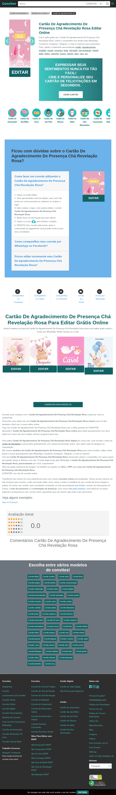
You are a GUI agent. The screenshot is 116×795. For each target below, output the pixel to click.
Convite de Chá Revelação (43, 695)
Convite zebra (33, 658)
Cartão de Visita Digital (70, 687)
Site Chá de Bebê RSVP (42, 762)
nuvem (63, 54)
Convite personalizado (36, 595)
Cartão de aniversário (70, 707)
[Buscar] (107, 3)
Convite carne (50, 602)
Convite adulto (50, 608)
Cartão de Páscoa (68, 721)
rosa (82, 54)
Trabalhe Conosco (11, 748)
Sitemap (92, 752)
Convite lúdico (33, 633)
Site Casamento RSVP (41, 749)
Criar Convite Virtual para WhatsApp (13, 723)
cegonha (55, 54)
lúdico (47, 54)
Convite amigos (34, 583)
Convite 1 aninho (66, 639)
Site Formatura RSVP (41, 758)
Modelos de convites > (40, 13)
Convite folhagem (35, 651)
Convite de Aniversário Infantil (41, 718)
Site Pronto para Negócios (72, 691)
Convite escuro (53, 626)
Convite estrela (78, 633)
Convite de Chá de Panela (43, 691)
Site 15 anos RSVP (39, 754)
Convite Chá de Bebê (11, 741)
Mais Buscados (96, 725)
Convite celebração (35, 589)
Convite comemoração (68, 583)
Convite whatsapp (56, 595)
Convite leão (67, 651)
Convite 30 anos (53, 620)
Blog (91, 730)
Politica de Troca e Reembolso (97, 715)
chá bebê (73, 50)
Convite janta (64, 577)
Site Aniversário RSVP (41, 745)
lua (86, 54)
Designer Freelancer (12, 756)
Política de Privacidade (99, 704)
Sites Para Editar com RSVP (41, 737)
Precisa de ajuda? (97, 696)
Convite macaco (49, 658)
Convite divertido (34, 664)
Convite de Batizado (40, 700)
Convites (6, 681)
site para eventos (77, 489)
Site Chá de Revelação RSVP (41, 768)
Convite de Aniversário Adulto (41, 710)
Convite (5, 691)
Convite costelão (34, 608)
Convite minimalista (35, 626)
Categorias (7, 687)
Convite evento (73, 595)
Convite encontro (34, 602)
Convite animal (48, 645)
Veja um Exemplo (10, 502)
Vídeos (92, 738)
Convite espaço (49, 633)
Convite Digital (8, 708)
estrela (70, 54)
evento (50, 50)
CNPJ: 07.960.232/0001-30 (101, 756)
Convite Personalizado (12, 713)
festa (66, 50)
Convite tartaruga (65, 658)
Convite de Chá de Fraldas (43, 687)
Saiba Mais (16, 352)
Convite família (49, 583)
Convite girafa (81, 651)
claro (76, 54)
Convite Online (8, 704)
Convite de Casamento (41, 704)
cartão (78, 47)
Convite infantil (81, 626)
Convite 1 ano (33, 645)
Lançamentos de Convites (14, 695)
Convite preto (33, 614)
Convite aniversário (35, 620)
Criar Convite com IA (98, 743)
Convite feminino (66, 614)
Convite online (52, 589)
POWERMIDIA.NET (98, 700)
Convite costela (66, 602)
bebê (41, 54)
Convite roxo (64, 633)
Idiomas (93, 760)
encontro (59, 50)
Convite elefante (52, 651)
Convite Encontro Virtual (42, 732)
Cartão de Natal (67, 725)
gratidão (42, 50)
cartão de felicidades (11, 444)
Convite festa (78, 577)
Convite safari (82, 639)
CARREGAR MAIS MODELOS (58, 404)
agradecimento (89, 47)
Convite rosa (50, 664)
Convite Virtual (8, 700)
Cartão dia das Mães (69, 712)
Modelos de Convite (11, 717)
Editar (16, 368)
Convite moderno (70, 620)
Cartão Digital (66, 681)
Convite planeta (34, 639)
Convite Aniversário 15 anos (12, 735)
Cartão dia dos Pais (69, 716)
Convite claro (63, 645)
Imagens (93, 734)
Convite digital (67, 589)
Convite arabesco (49, 614)
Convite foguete (50, 639)
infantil (95, 50)
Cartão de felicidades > (19, 13)
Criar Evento (94, 747)
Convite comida (49, 577)
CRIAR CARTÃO (70, 94)
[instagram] (94, 686)
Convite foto (67, 626)
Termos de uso (95, 709)
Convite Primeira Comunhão (38, 725)
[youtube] (97, 686)
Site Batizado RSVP (40, 774)
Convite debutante (67, 608)
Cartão (63, 702)
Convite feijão (33, 577)
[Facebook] (90, 686)
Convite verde (77, 645)
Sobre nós (94, 681)
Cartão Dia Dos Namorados (85, 121)
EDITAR (20, 72)
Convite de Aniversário (12, 729)
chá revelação (85, 50)
